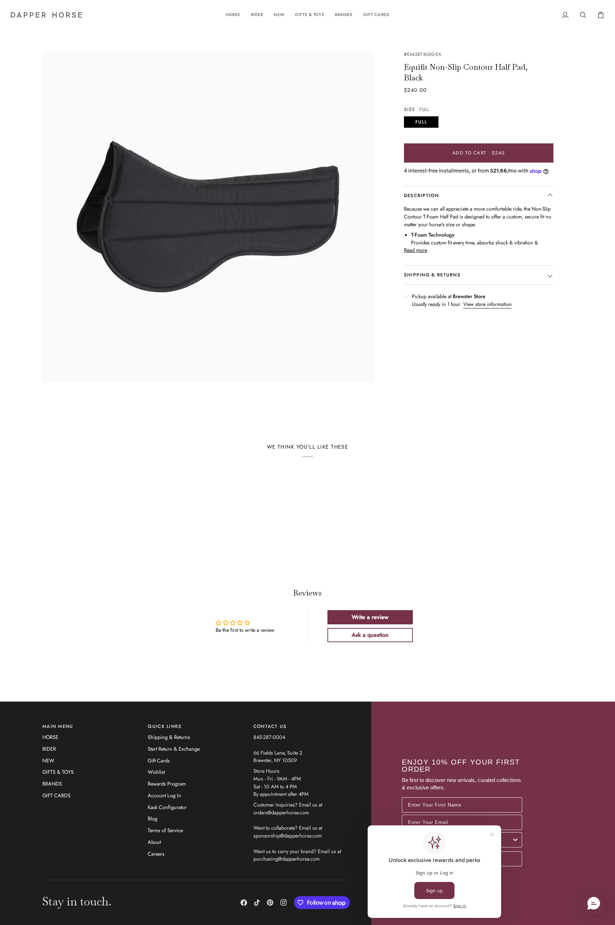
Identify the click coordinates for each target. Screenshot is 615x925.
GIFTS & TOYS (58, 772)
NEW (48, 760)
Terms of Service (165, 830)
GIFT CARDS (56, 795)
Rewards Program (167, 783)
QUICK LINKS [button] (165, 726)
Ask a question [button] (370, 635)
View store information (487, 304)
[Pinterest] (270, 902)
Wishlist (156, 772)
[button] (233, 15)
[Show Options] (515, 839)
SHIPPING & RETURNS (432, 275)
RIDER (49, 748)
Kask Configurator (167, 807)
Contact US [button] (270, 726)
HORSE (50, 737)
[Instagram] (283, 902)
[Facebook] (244, 902)
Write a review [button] (370, 617)
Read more (415, 250)
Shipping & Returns (169, 737)
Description (421, 195)
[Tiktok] (257, 902)
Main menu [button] (57, 726)
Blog (152, 818)
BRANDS (52, 783)
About (154, 842)
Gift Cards (159, 760)
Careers (156, 853)
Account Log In (164, 795)
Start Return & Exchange (174, 748)
